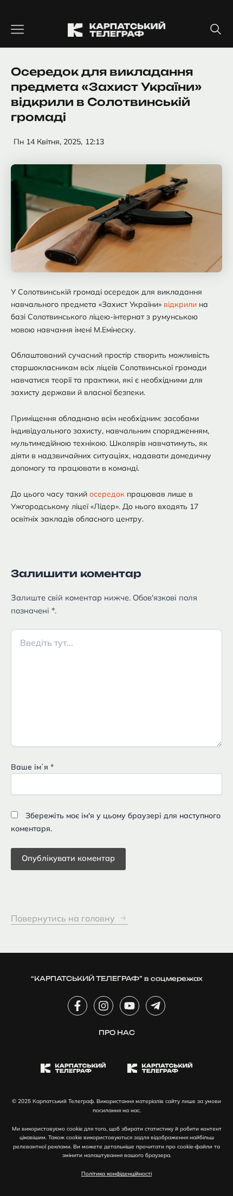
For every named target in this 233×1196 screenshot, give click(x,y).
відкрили (180, 304)
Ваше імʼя (32, 767)
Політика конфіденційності (116, 1173)
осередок (107, 494)
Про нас (117, 1032)
